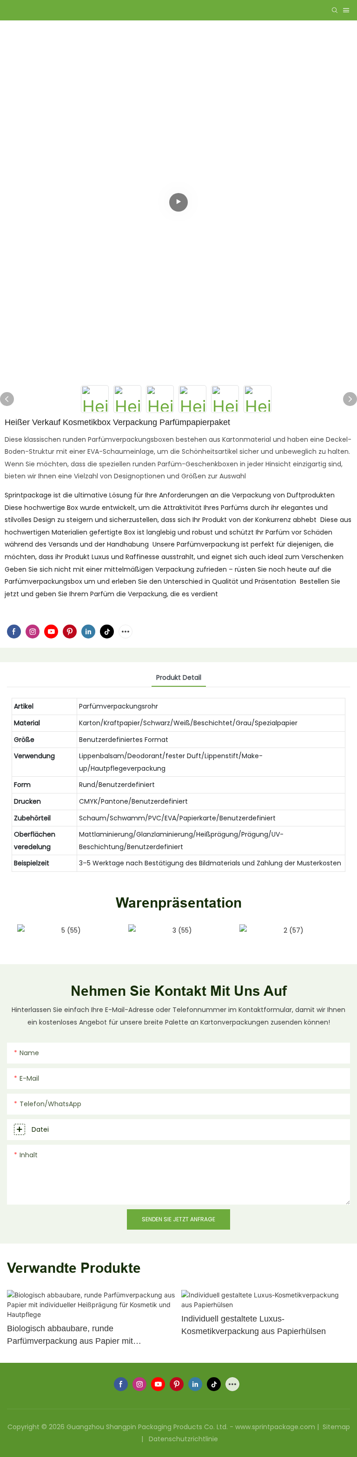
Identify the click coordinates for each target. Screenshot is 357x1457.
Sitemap (335, 1426)
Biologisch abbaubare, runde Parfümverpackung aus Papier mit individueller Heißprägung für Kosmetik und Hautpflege (87, 1335)
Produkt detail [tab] (178, 677)
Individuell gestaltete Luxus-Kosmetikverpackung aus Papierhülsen (253, 1325)
